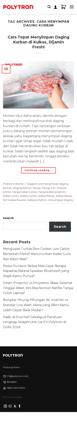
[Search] (49, 7)
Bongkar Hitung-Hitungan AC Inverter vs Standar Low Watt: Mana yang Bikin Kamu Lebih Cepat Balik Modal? (36, 305)
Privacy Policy (11, 418)
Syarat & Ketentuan (31, 418)
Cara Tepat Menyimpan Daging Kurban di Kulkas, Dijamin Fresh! (38, 42)
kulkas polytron (37, 200)
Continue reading (38, 170)
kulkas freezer (17, 200)
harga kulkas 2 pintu (24, 191)
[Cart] (63, 7)
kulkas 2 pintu (28, 195)
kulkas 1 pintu (11, 195)
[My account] (55, 7)
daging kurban (22, 187)
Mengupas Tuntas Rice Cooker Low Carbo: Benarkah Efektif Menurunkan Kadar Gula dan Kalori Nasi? (36, 254)
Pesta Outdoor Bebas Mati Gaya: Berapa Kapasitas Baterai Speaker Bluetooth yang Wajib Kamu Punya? (36, 271)
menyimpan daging (60, 200)
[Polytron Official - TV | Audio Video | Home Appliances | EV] (18, 7)
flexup (37, 187)
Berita (19, 183)
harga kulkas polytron (52, 191)
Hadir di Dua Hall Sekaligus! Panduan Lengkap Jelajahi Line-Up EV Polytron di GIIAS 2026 (34, 322)
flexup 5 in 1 (49, 187)
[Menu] (71, 7)
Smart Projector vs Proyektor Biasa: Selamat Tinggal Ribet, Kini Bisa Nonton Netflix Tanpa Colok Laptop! (38, 288)
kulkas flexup (46, 195)
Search (8, 218)
